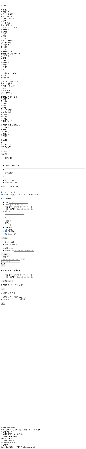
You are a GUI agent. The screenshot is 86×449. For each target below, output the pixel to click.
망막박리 (4, 38)
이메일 (7, 211)
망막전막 (4, 34)
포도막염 (4, 49)
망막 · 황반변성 (6, 25)
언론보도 (4, 21)
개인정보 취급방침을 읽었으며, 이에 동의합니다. (21, 194)
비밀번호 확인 (10, 209)
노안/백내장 (5, 56)
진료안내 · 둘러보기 (8, 18)
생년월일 (8, 227)
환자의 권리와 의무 (8, 442)
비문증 (3, 36)
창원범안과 (5, 12)
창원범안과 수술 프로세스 (10, 54)
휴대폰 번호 (9, 250)
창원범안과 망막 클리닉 (9, 27)
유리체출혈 (5, 45)
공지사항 (4, 67)
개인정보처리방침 (7, 440)
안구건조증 (5, 60)
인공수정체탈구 (7, 40)
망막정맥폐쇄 (6, 43)
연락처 (7, 223)
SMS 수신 (11, 232)
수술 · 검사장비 (6, 16)
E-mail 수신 (12, 234)
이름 (7, 202)
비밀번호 (8, 207)
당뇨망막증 (5, 29)
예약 (2, 69)
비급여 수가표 (6, 445)
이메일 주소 (5, 257)
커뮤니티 (4, 65)
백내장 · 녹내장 (6, 51)
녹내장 (3, 58)
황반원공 (4, 47)
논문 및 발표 (5, 23)
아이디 (7, 204)
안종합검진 (5, 62)
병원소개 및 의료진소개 (9, 14)
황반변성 (4, 32)
